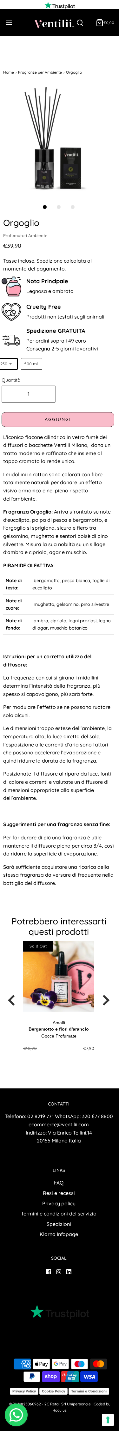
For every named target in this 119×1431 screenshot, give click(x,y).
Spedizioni (59, 1224)
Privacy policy (59, 1203)
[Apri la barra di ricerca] (82, 22)
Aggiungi (58, 419)
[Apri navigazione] (8, 22)
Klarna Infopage (59, 1234)
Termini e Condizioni (89, 1391)
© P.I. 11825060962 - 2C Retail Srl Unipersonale (50, 1404)
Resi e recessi (59, 1193)
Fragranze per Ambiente (40, 72)
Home (8, 72)
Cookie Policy (53, 1391)
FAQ (58, 1182)
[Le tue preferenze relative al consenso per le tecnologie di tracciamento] (108, 1420)
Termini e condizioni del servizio (58, 1213)
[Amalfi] (58, 976)
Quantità (11, 380)
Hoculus (59, 1410)
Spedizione (49, 261)
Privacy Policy (24, 1391)
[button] (58, 140)
